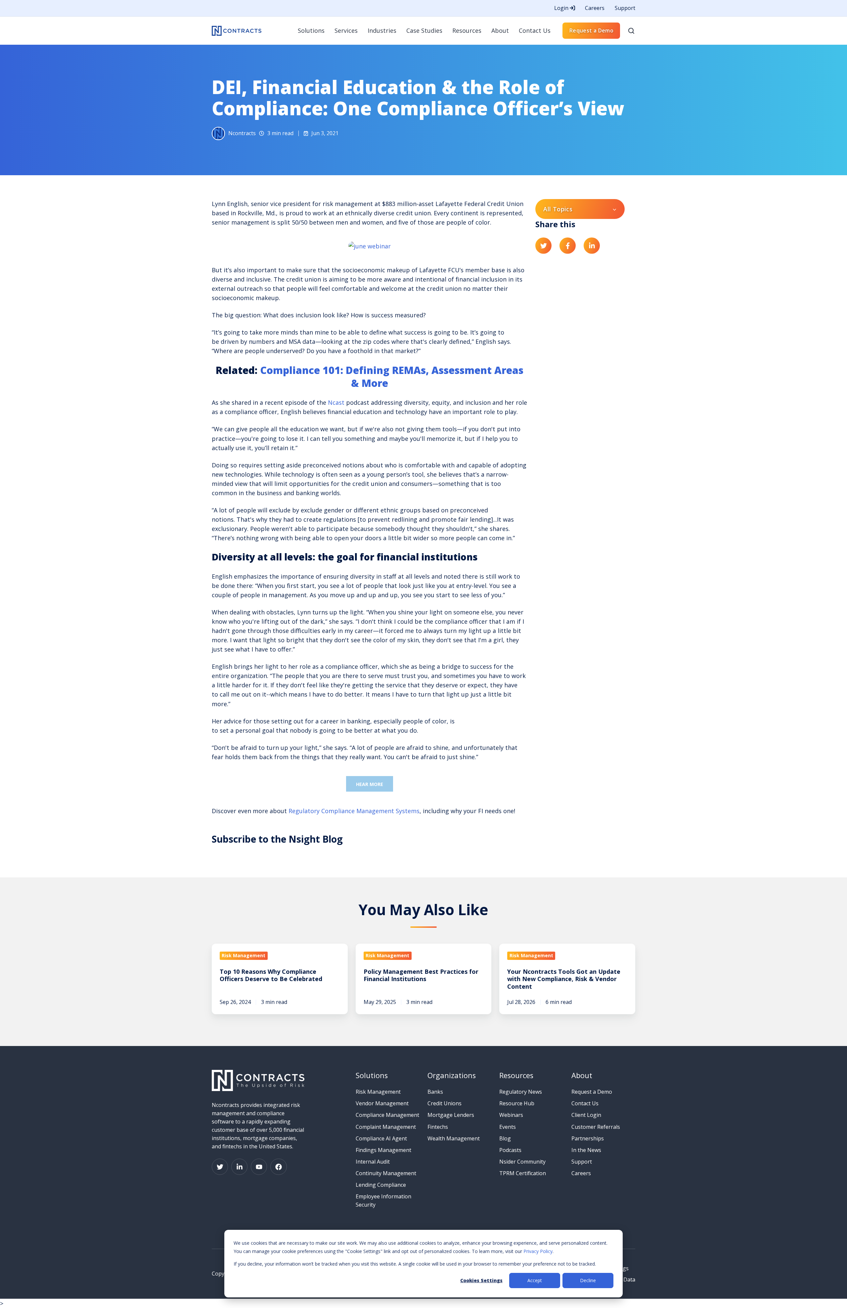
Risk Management (378, 1091)
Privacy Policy (538, 1251)
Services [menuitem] (346, 30)
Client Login (586, 1115)
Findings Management (383, 1150)
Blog (505, 1138)
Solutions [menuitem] (311, 30)
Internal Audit (373, 1161)
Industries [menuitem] (382, 30)
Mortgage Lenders (450, 1115)
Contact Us (585, 1103)
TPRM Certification (522, 1173)
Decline (588, 1280)
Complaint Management (386, 1126)
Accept (534, 1280)
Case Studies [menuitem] (424, 30)
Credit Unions (444, 1103)
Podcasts (510, 1150)
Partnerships (587, 1138)
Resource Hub (516, 1103)
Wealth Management (453, 1138)
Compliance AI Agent (381, 1138)
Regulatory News (520, 1091)
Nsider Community (522, 1161)
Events (507, 1126)
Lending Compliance (381, 1184)
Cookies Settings (481, 1280)
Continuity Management (386, 1173)
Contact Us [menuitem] (535, 30)
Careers (594, 8)
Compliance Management (387, 1115)
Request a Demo (591, 30)
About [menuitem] (500, 30)
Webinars (511, 1115)
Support (625, 8)
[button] (631, 31)
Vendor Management (382, 1103)
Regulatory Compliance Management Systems (354, 811)
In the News (586, 1150)
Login (562, 8)
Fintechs (437, 1126)
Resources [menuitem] (466, 30)
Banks (435, 1091)
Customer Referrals (595, 1126)
